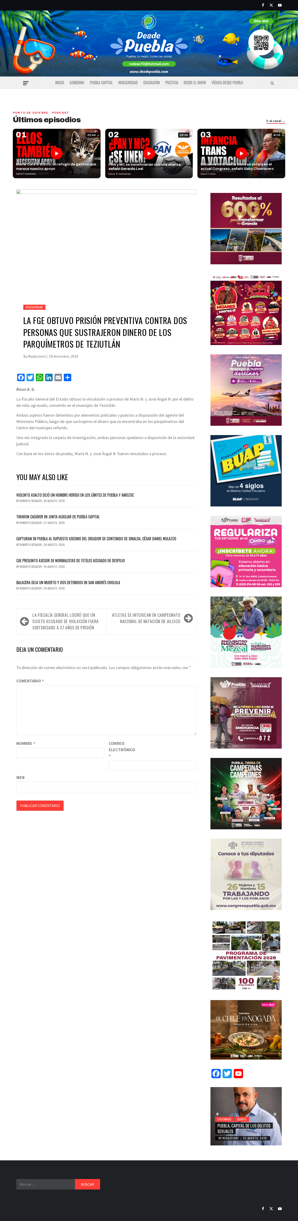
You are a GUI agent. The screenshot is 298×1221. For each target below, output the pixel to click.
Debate (242, 1119)
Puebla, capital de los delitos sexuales (244, 1128)
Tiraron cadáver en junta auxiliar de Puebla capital (58, 517)
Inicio (59, 82)
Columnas (224, 1119)
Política (171, 82)
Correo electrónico (120, 750)
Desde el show (195, 82)
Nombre (25, 743)
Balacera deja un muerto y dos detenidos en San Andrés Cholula (68, 582)
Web (20, 777)
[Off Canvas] (26, 83)
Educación (151, 82)
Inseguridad (128, 82)
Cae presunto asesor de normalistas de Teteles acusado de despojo (70, 560)
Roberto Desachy (31, 501)
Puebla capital (101, 82)
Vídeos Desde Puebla (227, 82)
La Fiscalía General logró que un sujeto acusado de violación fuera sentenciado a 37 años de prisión (65, 621)
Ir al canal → (275, 121)
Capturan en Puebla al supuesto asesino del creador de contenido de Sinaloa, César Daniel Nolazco (96, 538)
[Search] (272, 83)
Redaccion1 (37, 356)
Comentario (30, 681)
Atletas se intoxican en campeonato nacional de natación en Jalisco (146, 618)
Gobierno (77, 82)
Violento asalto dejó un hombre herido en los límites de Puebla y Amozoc (75, 495)
